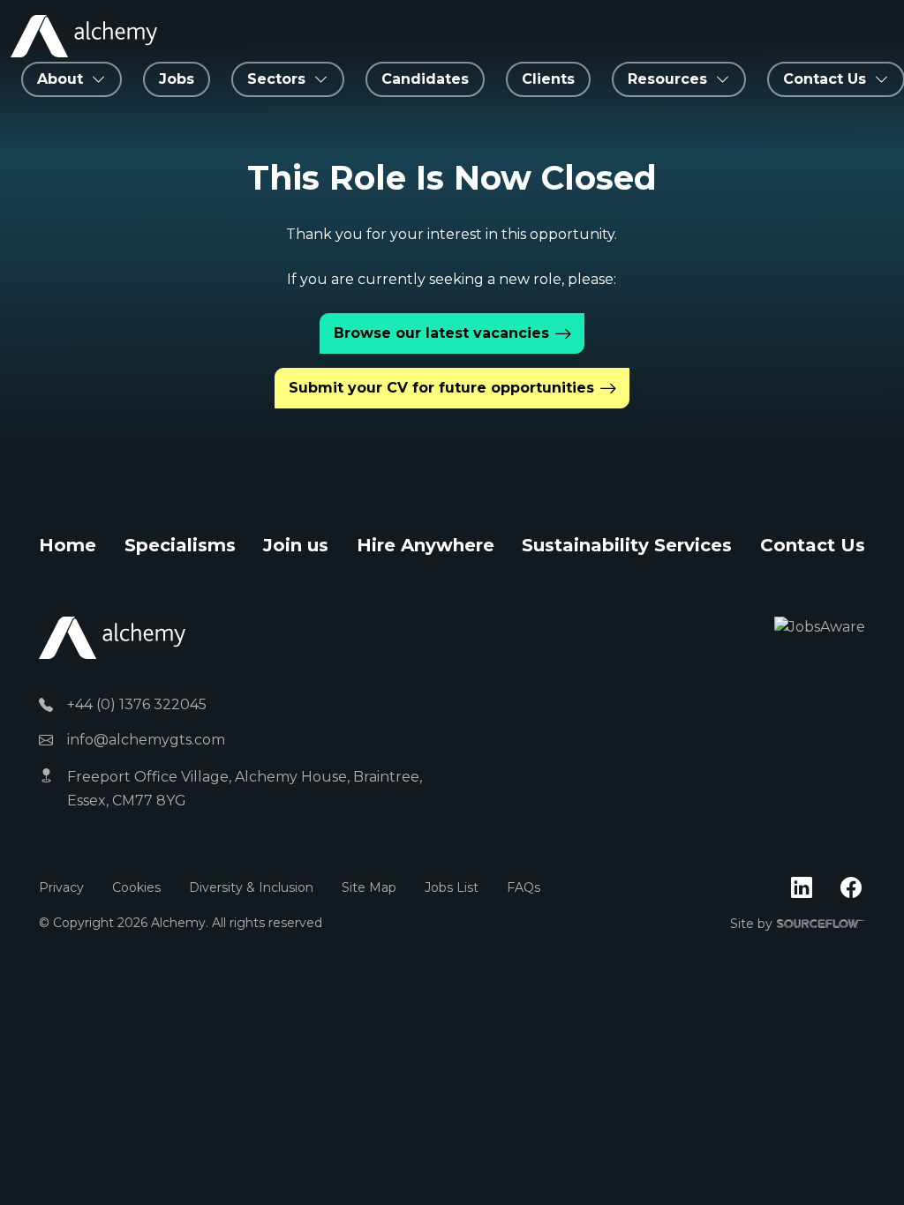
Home (67, 545)
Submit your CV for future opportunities (441, 387)
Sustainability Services (627, 545)
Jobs (176, 79)
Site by (797, 924)
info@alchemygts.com (146, 739)
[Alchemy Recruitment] (84, 36)
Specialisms (180, 545)
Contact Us (812, 545)
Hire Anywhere (425, 545)
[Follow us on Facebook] (851, 888)
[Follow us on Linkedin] (801, 888)
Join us (295, 545)
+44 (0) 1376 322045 (137, 704)
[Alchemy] (112, 636)
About (60, 79)
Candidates (425, 79)
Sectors (276, 79)
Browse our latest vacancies (441, 333)
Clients (548, 79)
